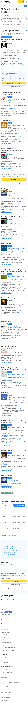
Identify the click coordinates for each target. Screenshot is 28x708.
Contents (14, 13)
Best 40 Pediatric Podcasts (9, 556)
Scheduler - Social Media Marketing (10, 682)
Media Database (5, 662)
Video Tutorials (4, 690)
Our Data (3, 609)
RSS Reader (4, 660)
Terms (2, 619)
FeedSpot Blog (4, 700)
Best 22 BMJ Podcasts (8, 548)
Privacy (3, 617)
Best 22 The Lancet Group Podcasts (11, 550)
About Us (3, 607)
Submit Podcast (7, 27)
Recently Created (5, 697)
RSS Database (4, 627)
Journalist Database (6, 637)
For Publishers (4, 657)
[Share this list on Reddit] (12, 16)
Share (2, 15)
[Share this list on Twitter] (8, 16)
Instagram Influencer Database (8, 645)
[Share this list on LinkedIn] (10, 16)
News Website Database (7, 642)
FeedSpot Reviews (5, 614)
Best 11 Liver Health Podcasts (10, 546)
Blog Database (4, 629)
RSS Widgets (4, 675)
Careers (6, 612)
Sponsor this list (20, 27)
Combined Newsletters (6, 672)
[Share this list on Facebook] (5, 16)
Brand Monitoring (5, 670)
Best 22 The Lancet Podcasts (10, 552)
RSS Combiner (4, 677)
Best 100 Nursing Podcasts (9, 554)
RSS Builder (4, 680)
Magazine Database (6, 634)
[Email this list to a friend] (15, 16)
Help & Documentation (6, 692)
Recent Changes (5, 695)
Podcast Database (5, 632)
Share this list (5, 562)
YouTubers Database (6, 640)
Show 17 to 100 (8, 492)
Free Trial (21, 1)
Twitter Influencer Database (8, 647)
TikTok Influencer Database (7, 650)
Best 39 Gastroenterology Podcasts (11, 544)
